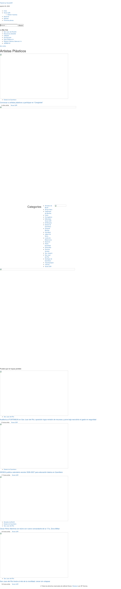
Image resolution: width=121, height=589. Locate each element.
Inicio (5, 11)
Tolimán (47, 264)
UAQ (6, 36)
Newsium (75, 586)
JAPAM (7, 43)
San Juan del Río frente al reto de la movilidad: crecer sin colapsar (25, 581)
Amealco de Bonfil (9, 522)
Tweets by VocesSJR (6, 3)
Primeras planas (9, 20)
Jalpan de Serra (48, 235)
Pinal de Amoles (47, 250)
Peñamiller (48, 247)
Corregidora (48, 217)
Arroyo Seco (48, 209)
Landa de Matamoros (48, 239)
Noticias (6, 18)
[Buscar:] (9, 25)
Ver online (3, 46)
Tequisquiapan (49, 263)
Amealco (7, 37)
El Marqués (48, 223)
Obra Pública (9, 39)
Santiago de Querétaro (48, 260)
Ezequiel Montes (47, 229)
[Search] (0, 23)
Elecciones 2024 (10, 34)
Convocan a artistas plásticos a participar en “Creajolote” (21, 102)
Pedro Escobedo (48, 244)
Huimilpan (48, 232)
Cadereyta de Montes (48, 212)
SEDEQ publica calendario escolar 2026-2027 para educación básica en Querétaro (31, 472)
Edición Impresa (12, 15)
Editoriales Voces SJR (48, 220)
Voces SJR (7, 13)
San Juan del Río (10, 32)
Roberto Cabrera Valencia (13, 41)
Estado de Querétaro (10, 100)
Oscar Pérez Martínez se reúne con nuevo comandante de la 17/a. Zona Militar (30, 528)
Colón (46, 215)
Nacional (6, 16)
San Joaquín (48, 253)
